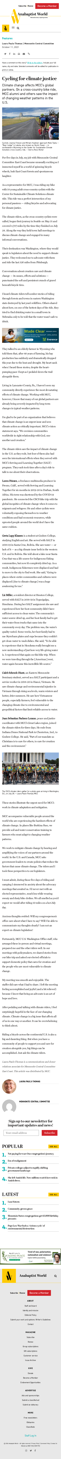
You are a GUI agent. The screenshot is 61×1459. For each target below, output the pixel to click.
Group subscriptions (30, 1346)
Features (7, 38)
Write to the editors (34, 62)
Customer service (31, 1355)
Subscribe (22, 6)
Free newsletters (30, 1417)
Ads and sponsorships (30, 1395)
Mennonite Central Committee (39, 43)
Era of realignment (17, 1161)
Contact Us (54, 1443)
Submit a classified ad (30, 1400)
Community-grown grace (20, 1209)
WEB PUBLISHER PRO (34, 1446)
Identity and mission (30, 1310)
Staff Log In (30, 1435)
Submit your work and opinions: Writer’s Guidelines (30, 1319)
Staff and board (31, 1306)
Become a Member (47, 6)
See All (53, 1146)
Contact (30, 1324)
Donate (30, 1373)
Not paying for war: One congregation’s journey (31, 1154)
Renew (30, 6)
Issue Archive (30, 1360)
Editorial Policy (30, 1315)
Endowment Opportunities (30, 1382)
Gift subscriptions (30, 1351)
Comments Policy (45, 1443)
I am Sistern (14, 1202)
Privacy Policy (35, 1443)
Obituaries (30, 1422)
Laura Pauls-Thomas (12, 43)
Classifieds (30, 1427)
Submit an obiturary (30, 1404)
